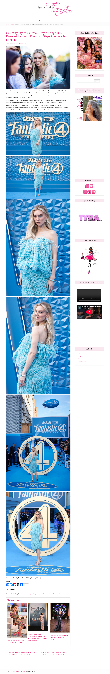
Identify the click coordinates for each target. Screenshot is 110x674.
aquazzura (21, 594)
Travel (81, 20)
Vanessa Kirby (57, 594)
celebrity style (28, 594)
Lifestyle (38, 20)
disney (34, 594)
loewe (38, 594)
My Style (47, 20)
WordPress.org (82, 361)
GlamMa (55, 20)
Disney (30, 20)
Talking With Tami (91, 20)
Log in (80, 353)
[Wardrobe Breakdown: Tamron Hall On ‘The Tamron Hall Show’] (17, 620)
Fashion (16, 20)
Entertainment (64, 20)
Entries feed (81, 356)
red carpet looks (49, 594)
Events (74, 20)
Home (7, 24)
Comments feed (82, 359)
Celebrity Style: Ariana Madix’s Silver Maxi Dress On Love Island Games (59, 637)
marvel (42, 594)
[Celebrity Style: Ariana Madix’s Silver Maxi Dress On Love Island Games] (60, 617)
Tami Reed (23, 43)
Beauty (23, 20)
